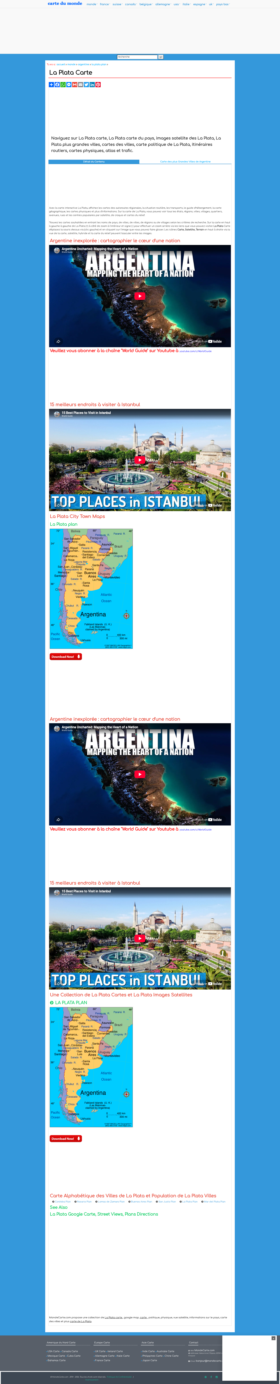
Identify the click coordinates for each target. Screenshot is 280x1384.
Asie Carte (148, 1342)
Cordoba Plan (63, 1202)
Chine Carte (172, 1356)
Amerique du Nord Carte (61, 1342)
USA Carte (54, 1351)
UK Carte (100, 1351)
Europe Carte (102, 1342)
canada (130, 4)
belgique (146, 4)
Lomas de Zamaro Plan (111, 1202)
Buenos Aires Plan (141, 1202)
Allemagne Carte (105, 1356)
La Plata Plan (190, 1202)
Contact (193, 1342)
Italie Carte (123, 1356)
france (104, 4)
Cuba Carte (74, 1356)
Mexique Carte (56, 1356)
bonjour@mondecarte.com (211, 1361)
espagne (199, 4)
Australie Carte (165, 1351)
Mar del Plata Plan (214, 1202)
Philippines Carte (152, 1356)
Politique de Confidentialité (119, 1377)
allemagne (162, 4)
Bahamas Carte (57, 1360)
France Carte (102, 1360)
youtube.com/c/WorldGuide (196, 351)
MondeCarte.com (204, 1350)
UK (210, 4)
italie (186, 4)
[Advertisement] (140, 30)
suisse (117, 4)
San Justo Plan (167, 1202)
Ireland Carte (115, 1351)
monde (91, 4)
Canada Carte (70, 1351)
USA (176, 4)
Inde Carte (148, 1351)
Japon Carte (149, 1360)
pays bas (222, 4)
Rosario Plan (84, 1202)
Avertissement (91, 1380)
